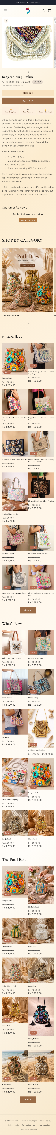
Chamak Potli (7, 947)
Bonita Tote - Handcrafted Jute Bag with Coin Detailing (41, 460)
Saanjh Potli (6, 839)
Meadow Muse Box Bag (10, 514)
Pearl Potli (32, 947)
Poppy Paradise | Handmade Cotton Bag (41, 419)
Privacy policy (14, 1125)
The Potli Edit (9, 315)
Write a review (28, 220)
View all (28, 610)
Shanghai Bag (33, 698)
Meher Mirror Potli (9, 986)
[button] (5, 11)
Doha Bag (5, 737)
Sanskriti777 (16, 1121)
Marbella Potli (33, 907)
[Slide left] (22, 72)
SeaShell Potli (33, 1085)
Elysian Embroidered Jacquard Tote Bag (41, 594)
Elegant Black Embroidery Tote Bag (41, 501)
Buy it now (28, 100)
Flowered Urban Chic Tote (37, 553)
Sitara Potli (32, 839)
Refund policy (45, 1121)
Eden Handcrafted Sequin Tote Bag (14, 459)
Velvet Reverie (7, 698)
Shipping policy (44, 1125)
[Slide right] (34, 72)
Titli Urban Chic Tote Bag (11, 658)
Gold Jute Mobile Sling (36, 750)
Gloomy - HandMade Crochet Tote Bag (14, 419)
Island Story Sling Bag (10, 799)
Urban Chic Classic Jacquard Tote (14, 593)
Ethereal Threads (8, 553)
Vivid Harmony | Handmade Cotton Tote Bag (41, 373)
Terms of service (28, 1125)
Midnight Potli (33, 1039)
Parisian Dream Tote (35, 658)
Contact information (29, 1129)
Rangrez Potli (7, 378)
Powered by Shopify (29, 1121)
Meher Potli (6, 1085)
